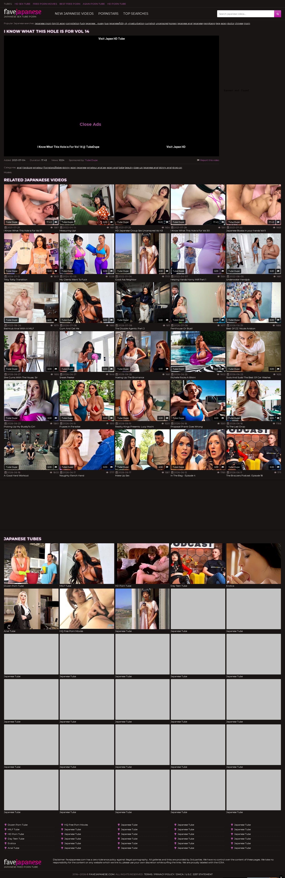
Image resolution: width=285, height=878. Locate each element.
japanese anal (185, 23)
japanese (198, 23)
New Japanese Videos (74, 13)
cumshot (150, 23)
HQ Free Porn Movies (76, 824)
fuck (82, 23)
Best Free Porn (70, 3)
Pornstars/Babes (52, 167)
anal (19, 167)
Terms (148, 874)
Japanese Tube (72, 829)
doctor (230, 23)
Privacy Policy (164, 874)
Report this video (209, 160)
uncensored (162, 23)
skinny (66, 167)
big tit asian (58, 23)
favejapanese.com (101, 874)
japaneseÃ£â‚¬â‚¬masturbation (126, 23)
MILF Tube (13, 829)
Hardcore (27, 167)
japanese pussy (95, 23)
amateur (38, 167)
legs (218, 23)
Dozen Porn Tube (18, 824)
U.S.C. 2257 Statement (199, 874)
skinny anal (165, 167)
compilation (72, 23)
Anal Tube (13, 847)
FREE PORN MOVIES (45, 3)
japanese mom (43, 23)
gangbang (209, 23)
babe (121, 167)
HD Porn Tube (116, 3)
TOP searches (135, 13)
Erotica (12, 843)
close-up (138, 167)
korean (173, 23)
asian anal (112, 167)
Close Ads (90, 124)
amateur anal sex (96, 167)
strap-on (177, 167)
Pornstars (108, 13)
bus (106, 23)
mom (247, 23)
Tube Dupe (91, 160)
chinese (239, 23)
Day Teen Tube (16, 838)
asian (224, 23)
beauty (129, 167)
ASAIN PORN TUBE (94, 3)
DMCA (180, 874)
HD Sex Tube (22, 3)
